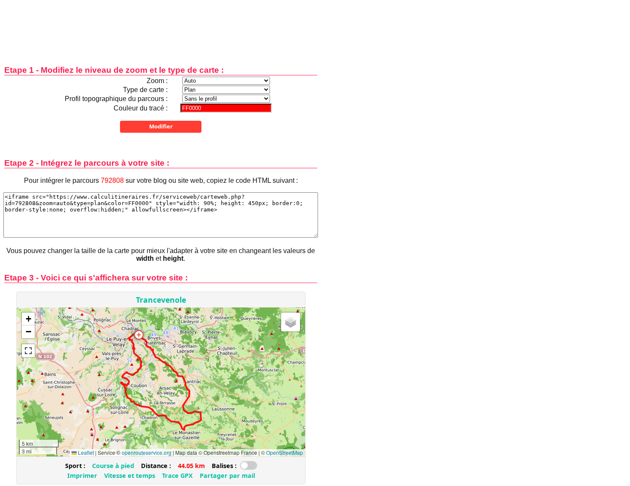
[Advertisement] (160, 27)
